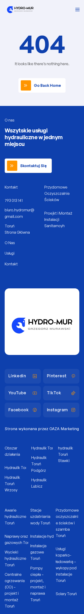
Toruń (9, 226)
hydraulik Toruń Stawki (66, 454)
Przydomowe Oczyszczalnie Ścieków (57, 193)
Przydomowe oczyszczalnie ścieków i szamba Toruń (68, 523)
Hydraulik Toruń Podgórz (39, 463)
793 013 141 (14, 200)
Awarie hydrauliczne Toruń (16, 516)
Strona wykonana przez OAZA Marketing (42, 428)
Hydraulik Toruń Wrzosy (13, 483)
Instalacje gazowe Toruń (38, 552)
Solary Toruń (66, 593)
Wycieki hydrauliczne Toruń (16, 558)
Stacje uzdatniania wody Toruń (40, 516)
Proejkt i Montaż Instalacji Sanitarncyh (58, 219)
